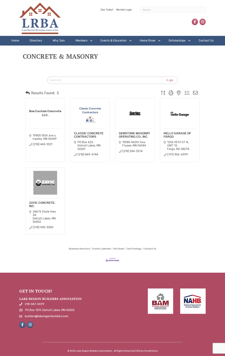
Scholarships (177, 40)
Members (81, 40)
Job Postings (134, 248)
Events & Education (114, 40)
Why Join (59, 40)
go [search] (171, 80)
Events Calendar (101, 248)
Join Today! (106, 9)
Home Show (147, 40)
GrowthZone (151, 350)
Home (15, 40)
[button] (27, 93)
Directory (36, 40)
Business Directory (79, 248)
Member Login (124, 9)
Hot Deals (118, 248)
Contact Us (206, 40)
